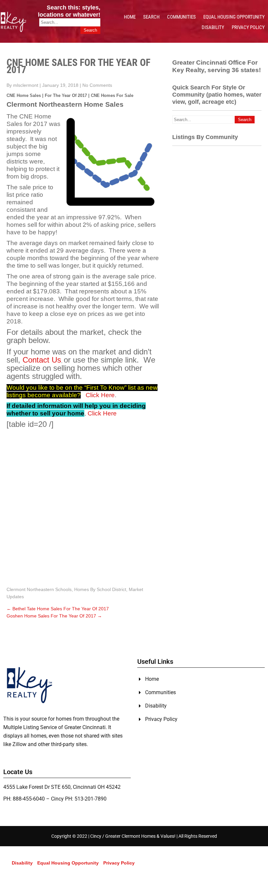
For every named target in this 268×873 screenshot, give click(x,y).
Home (130, 17)
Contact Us (42, 359)
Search (151, 17)
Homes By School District (100, 589)
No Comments (97, 85)
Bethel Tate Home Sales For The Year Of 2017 (58, 608)
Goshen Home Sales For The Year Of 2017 (54, 615)
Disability (213, 27)
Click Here (100, 395)
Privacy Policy (248, 27)
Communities (181, 17)
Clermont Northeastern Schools (39, 589)
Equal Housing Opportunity (234, 17)
